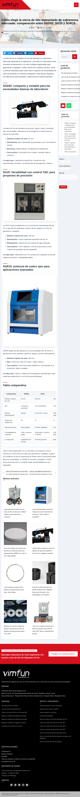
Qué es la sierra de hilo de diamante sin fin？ (54, 719)
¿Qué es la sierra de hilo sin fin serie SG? (14, 712)
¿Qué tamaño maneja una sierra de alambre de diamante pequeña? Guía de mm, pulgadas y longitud (43, 550)
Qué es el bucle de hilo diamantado (51, 741)
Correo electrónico (65, 166)
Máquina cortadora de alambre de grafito (14, 719)
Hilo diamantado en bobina (69, 73)
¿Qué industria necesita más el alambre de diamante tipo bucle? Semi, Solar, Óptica (14, 589)
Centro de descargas (46, 716)
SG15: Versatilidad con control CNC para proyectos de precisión (70, 137)
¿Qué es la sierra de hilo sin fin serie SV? (52, 729)
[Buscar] (74, 56)
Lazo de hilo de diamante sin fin (11, 709)
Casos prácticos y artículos (48, 712)
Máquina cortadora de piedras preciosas (13, 716)
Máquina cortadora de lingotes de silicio (13, 722)
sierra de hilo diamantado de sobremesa (40, 31)
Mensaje (61, 173)
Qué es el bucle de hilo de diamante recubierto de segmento (55, 737)
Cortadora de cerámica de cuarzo (11, 726)
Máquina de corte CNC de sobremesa (15, 31)
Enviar (63, 187)
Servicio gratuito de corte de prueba (51, 705)
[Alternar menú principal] (76, 5)
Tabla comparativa (70, 151)
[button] (7, 53)
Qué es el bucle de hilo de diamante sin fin (53, 733)
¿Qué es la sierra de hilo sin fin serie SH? (52, 726)
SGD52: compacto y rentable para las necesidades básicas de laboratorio (70, 127)
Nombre (62, 159)
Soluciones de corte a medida (49, 709)
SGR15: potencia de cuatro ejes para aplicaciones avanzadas (69, 146)
